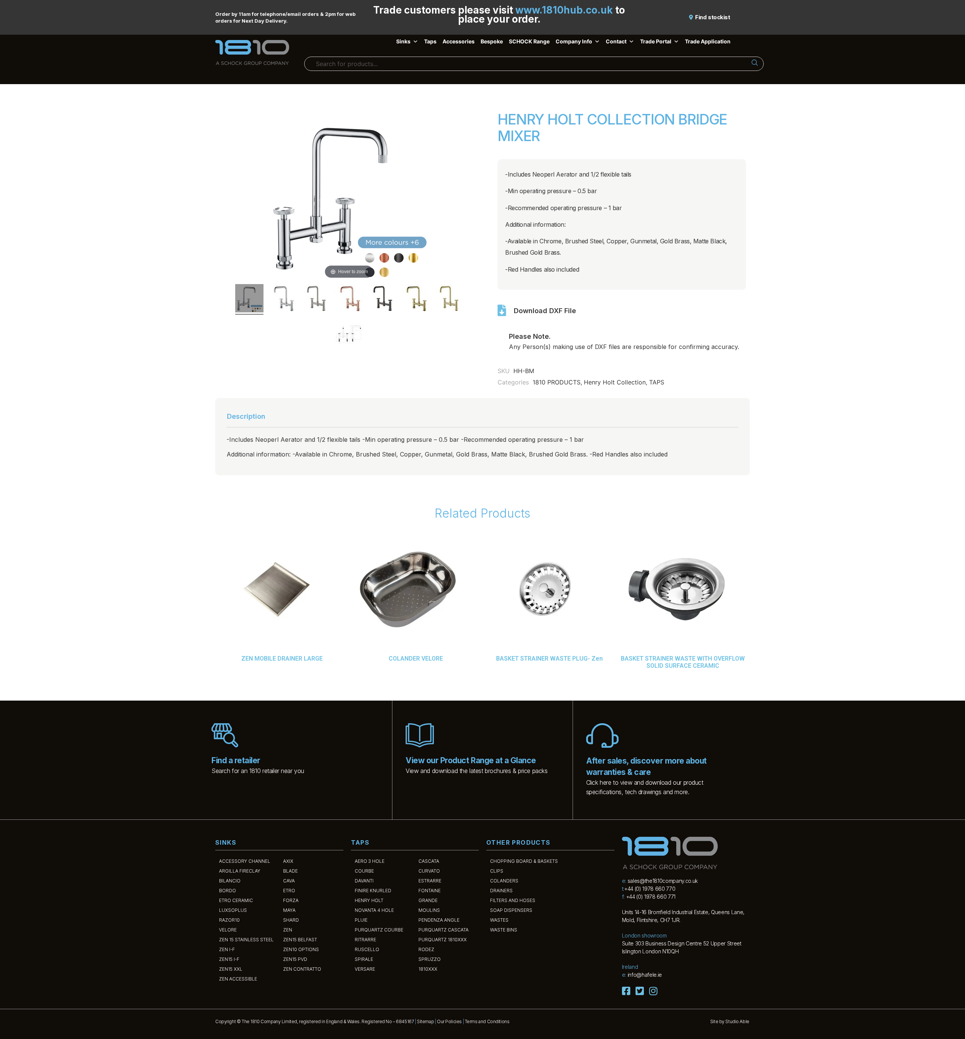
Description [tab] (246, 416)
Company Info (574, 41)
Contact (616, 41)
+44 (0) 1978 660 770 (649, 888)
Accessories (459, 41)
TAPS (656, 382)
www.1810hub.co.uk (564, 10)
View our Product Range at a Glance (471, 760)
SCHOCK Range (529, 41)
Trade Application (708, 41)
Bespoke (492, 41)
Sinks (403, 41)
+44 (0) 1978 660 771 (651, 896)
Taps (430, 41)
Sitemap (425, 1021)
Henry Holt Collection (615, 382)
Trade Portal (655, 41)
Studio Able (737, 1021)
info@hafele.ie (645, 974)
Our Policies (449, 1021)
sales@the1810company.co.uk (663, 881)
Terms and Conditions (487, 1021)
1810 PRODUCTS (557, 382)
